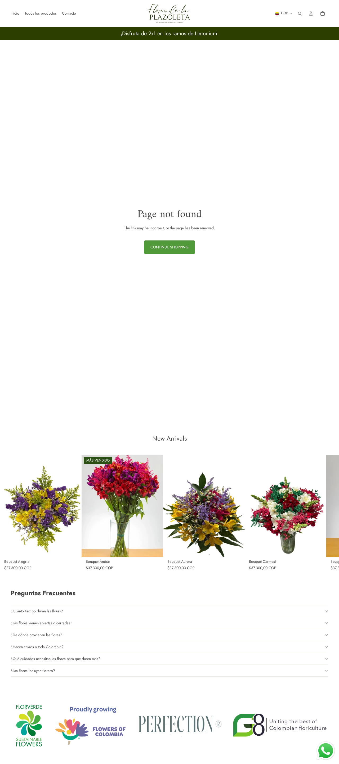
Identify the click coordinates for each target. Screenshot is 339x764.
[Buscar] (300, 13)
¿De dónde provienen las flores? (36, 635)
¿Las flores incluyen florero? (33, 670)
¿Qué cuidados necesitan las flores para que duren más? (55, 658)
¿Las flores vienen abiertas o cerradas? (41, 623)
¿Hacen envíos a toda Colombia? (37, 646)
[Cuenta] (311, 13)
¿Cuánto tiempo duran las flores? (37, 611)
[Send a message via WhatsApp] (325, 750)
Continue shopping (169, 247)
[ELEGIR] (73, 549)
